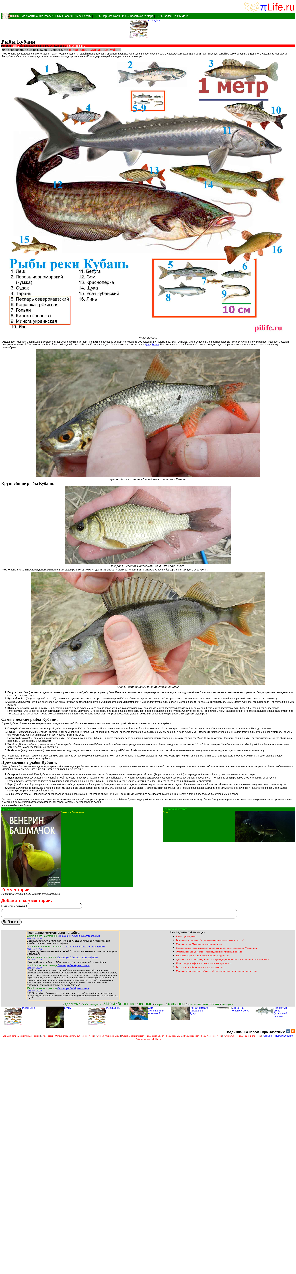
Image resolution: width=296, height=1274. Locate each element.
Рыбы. (15, 45)
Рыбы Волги (164, 16)
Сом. (166, 812)
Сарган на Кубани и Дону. (240, 1009)
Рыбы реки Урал (191, 1036)
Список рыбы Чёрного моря (74, 965)
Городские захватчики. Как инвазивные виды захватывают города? (210, 940)
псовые (145, 1003)
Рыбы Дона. (155, 20)
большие (126, 1003)
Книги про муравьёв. (186, 936)
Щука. (67, 1008)
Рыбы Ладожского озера (249, 1036)
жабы (86, 1004)
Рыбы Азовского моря (211, 1036)
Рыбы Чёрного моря (107, 16)
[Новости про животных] (288, 1032)
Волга (155, 344)
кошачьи (176, 1003)
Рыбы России (64, 16)
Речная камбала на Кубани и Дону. (199, 1011)
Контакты (268, 1035)
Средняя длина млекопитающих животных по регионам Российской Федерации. (216, 948)
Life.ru (281, 7)
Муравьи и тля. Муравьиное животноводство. (199, 944)
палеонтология (209, 1004)
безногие (191, 1004)
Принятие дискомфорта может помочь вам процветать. (204, 963)
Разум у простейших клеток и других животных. (200, 967)
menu (14, 16)
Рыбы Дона (181, 16)
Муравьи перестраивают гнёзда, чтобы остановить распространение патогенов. (216, 971)
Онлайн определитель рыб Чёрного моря (74, 1036)
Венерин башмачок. (73, 812)
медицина (227, 1004)
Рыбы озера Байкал (155, 1036)
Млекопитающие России (37, 16)
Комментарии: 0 (76, 45)
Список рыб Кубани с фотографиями (79, 936)
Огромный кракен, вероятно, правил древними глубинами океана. (209, 951)
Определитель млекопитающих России (21, 1036)
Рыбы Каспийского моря (137, 16)
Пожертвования (284, 1035)
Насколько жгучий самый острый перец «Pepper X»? (202, 955)
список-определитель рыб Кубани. (95, 50)
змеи (109, 1003)
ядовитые (73, 1004)
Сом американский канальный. (156, 1011)
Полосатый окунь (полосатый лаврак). (280, 1012)
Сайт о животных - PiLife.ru (148, 1039)
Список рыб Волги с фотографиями (77, 957)
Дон (147, 344)
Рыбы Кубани (230, 1036)
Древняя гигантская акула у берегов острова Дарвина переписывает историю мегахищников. (223, 959)
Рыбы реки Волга (174, 1036)
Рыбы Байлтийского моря (107, 1036)
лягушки (96, 1004)
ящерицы (159, 1004)
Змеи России (83, 16)
